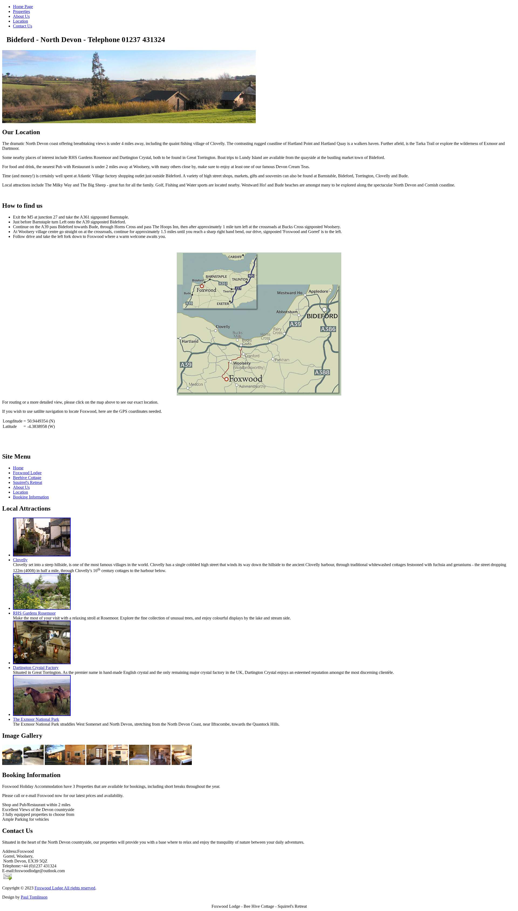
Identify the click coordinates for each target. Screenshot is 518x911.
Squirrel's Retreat (27, 482)
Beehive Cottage (27, 477)
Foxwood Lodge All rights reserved (65, 888)
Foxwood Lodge (27, 472)
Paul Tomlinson (34, 897)
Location (20, 492)
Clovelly (20, 559)
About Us (21, 487)
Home (18, 468)
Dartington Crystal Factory (36, 667)
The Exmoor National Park (36, 719)
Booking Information (31, 497)
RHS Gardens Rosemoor (34, 613)
